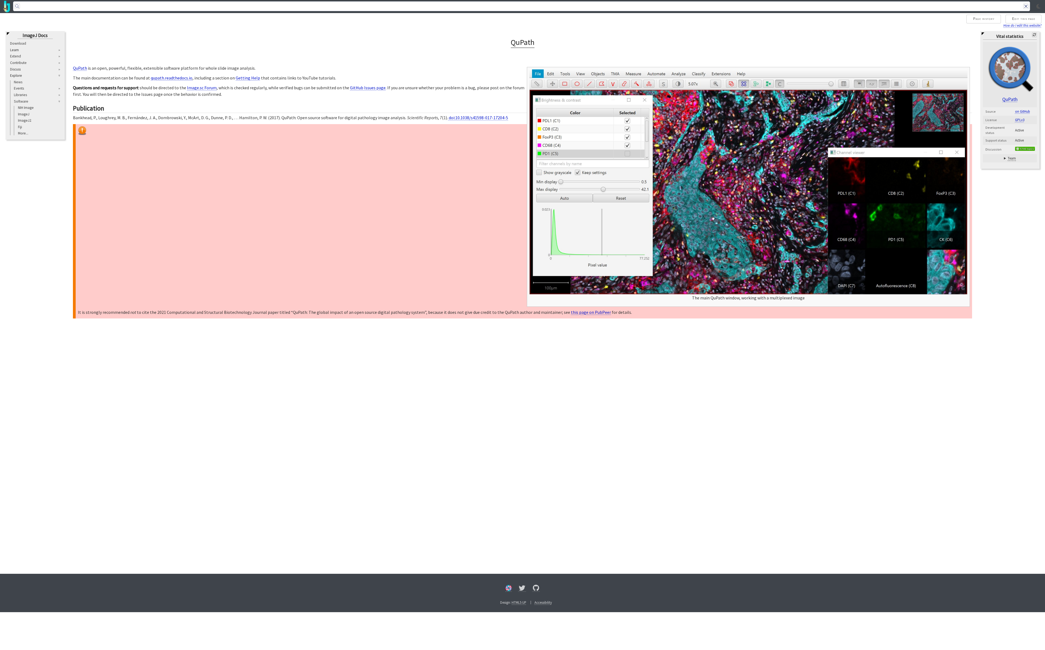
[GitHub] (536, 589)
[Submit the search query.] (17, 6)
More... (23, 133)
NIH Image (26, 107)
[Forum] (508, 589)
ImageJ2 (24, 120)
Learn (14, 50)
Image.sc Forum (202, 87)
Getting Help (248, 78)
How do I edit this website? (1022, 25)
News (18, 82)
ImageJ (23, 114)
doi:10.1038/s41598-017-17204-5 (478, 117)
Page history (984, 18)
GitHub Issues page (368, 87)
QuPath (1010, 99)
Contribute (18, 62)
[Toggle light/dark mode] (1038, 6)
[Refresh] (1034, 34)
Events (19, 88)
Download (18, 43)
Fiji (20, 127)
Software (21, 101)
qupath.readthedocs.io (171, 78)
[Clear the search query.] (1026, 6)
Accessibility (543, 602)
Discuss (15, 69)
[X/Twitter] (522, 589)
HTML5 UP (519, 602)
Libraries (20, 95)
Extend (15, 56)
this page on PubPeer (591, 312)
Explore (16, 76)
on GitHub (1022, 111)
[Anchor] (109, 107)
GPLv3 (1019, 120)
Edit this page (1023, 18)
